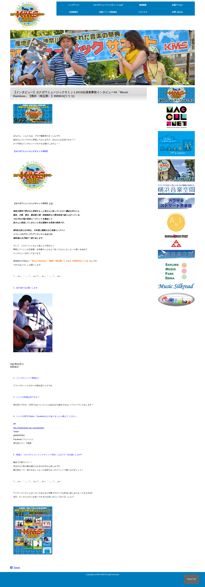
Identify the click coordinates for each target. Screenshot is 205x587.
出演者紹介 (73, 12)
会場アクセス (177, 5)
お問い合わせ (177, 12)
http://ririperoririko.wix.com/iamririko (28, 428)
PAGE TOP (191, 579)
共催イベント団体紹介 (108, 12)
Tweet (16, 567)
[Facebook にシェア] (11, 567)
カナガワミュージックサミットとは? (108, 5)
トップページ (73, 5)
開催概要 (142, 5)
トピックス (142, 12)
